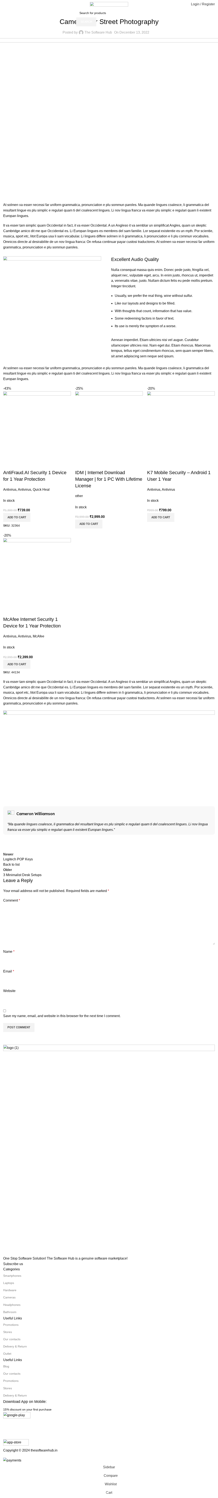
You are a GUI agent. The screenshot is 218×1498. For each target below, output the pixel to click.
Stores (7, 1332)
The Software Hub (98, 32)
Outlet (7, 1353)
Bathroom (9, 1312)
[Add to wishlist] (31, 464)
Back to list (11, 864)
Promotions (11, 1324)
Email (8, 971)
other (79, 496)
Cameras (9, 1297)
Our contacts (11, 1339)
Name (8, 951)
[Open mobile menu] (5, 4)
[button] (16, 517)
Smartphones (12, 1275)
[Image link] (109, 1150)
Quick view (20, 464)
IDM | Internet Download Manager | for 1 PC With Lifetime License (108, 479)
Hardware (9, 1290)
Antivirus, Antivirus (17, 489)
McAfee (38, 636)
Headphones (11, 1304)
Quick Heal (41, 489)
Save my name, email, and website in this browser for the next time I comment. (61, 1016)
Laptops (8, 1283)
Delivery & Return (15, 1346)
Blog (6, 1366)
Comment (11, 900)
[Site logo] (109, 4)
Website (9, 991)
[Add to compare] (8, 464)
